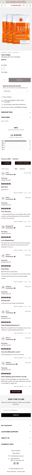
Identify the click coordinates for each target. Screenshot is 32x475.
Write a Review (24, 163)
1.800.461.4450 (14, 458)
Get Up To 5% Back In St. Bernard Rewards (16, 2)
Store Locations (16, 450)
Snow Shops (16, 453)
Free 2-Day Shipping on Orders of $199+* (16, 1)
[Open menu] (1, 5)
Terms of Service (11, 471)
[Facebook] (14, 463)
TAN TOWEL (6, 55)
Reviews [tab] (6, 159)
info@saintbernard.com (17, 456)
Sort (16, 169)
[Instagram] (17, 463)
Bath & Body (16, 52)
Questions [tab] (15, 159)
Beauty (9, 52)
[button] (16, 141)
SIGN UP (16, 415)
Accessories (4, 52)
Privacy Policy (21, 471)
